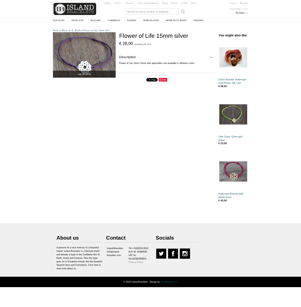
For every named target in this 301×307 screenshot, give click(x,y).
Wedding (199, 20)
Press (193, 3)
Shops (165, 3)
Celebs (184, 3)
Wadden (131, 20)
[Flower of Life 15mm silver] (84, 55)
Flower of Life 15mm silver (96, 30)
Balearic (96, 20)
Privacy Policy (136, 262)
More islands (151, 20)
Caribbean (114, 20)
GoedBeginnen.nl (169, 282)
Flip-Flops (58, 20)
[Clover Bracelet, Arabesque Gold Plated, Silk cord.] (233, 57)
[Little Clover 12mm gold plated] (233, 114)
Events (174, 3)
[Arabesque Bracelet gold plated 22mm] (233, 171)
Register (244, 3)
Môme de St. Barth (176, 20)
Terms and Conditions (148, 3)
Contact (118, 3)
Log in (233, 3)
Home (107, 3)
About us (129, 3)
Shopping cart (238, 9)
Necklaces (77, 20)
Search (182, 11)
